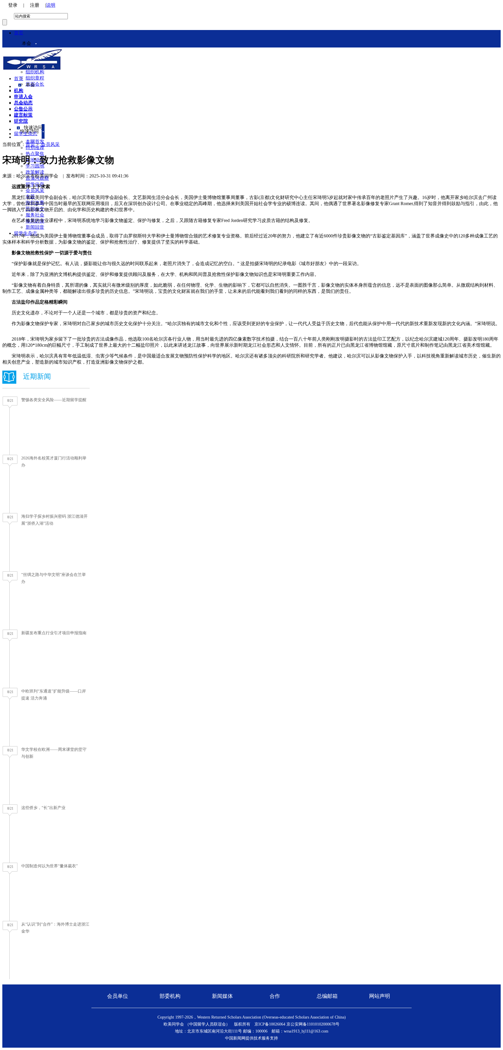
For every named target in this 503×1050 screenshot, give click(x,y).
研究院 (21, 121)
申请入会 (23, 96)
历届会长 (35, 84)
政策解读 (35, 172)
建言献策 (23, 115)
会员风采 (35, 190)
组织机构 (35, 71)
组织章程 (35, 77)
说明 (50, 5)
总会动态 (23, 103)
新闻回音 (35, 227)
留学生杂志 (25, 133)
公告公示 (23, 109)
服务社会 (35, 214)
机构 (18, 90)
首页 (18, 32)
